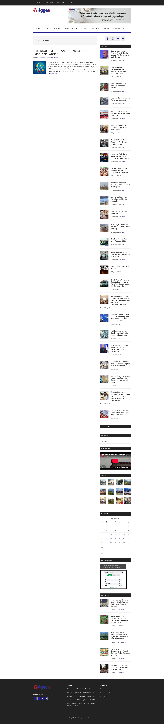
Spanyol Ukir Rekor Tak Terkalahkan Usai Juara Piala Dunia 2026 (120, 413)
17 (102, 539)
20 (115, 539)
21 (119, 539)
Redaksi (102, 689)
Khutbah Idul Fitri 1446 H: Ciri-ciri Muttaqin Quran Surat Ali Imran (120, 667)
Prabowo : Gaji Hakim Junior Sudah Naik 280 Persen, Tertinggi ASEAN (120, 156)
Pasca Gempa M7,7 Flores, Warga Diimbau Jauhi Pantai (120, 128)
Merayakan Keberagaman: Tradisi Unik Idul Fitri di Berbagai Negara (120, 652)
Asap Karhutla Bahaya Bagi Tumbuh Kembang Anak (80, 692)
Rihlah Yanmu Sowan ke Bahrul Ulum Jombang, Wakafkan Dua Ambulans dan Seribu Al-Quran (120, 283)
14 (119, 534)
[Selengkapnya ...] (53, 73)
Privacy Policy (104, 697)
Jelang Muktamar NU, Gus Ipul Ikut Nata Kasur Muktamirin (120, 254)
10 (102, 534)
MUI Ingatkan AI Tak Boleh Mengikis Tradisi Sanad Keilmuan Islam (119, 333)
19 (111, 539)
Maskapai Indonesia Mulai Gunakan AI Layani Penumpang (120, 185)
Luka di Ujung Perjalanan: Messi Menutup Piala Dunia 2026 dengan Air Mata (121, 379)
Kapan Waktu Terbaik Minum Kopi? (119, 212)
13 (115, 534)
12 (111, 534)
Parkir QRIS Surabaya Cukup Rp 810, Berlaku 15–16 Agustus (119, 142)
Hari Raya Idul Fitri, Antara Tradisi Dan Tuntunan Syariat (60, 52)
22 (124, 539)
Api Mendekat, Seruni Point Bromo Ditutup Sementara (119, 199)
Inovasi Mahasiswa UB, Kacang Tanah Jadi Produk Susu (82, 700)
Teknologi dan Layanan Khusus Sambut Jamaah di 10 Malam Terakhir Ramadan (120, 603)
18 (106, 539)
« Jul (101, 554)
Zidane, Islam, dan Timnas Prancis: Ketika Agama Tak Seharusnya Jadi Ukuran (120, 54)
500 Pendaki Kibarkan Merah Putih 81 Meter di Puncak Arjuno (120, 113)
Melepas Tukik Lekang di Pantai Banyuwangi (120, 99)
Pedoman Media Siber (106, 693)
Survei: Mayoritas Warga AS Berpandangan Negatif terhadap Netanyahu (120, 348)
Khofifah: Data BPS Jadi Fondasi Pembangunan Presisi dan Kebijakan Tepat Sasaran (120, 318)
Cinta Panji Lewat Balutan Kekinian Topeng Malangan (81, 689)
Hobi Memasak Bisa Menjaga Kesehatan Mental (119, 86)
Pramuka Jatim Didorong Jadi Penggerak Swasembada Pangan (120, 170)
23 (128, 539)
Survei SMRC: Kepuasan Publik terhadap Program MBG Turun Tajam (120, 364)
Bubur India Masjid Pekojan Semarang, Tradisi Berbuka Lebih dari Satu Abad (119, 619)
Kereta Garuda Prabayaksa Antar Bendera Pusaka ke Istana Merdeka (118, 70)
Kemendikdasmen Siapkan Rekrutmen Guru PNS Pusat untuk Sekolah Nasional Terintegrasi (120, 396)
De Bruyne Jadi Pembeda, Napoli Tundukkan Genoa (80, 696)
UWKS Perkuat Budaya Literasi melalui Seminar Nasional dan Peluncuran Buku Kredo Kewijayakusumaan (120, 300)
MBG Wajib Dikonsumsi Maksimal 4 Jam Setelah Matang (120, 227)
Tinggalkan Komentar (52, 57)
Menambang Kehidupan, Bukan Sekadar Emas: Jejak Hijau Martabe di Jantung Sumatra (120, 636)
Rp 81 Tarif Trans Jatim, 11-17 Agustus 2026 (119, 240)
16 (128, 534)
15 (124, 534)
